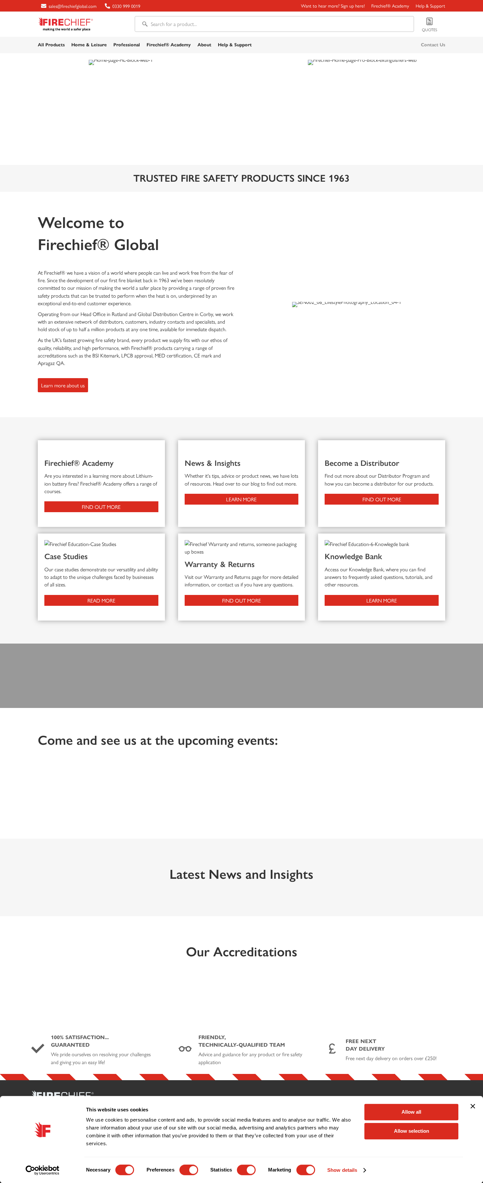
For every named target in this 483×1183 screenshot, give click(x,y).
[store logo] (66, 24)
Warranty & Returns (220, 564)
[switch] (188, 1170)
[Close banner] (473, 1106)
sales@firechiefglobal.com (73, 6)
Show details (342, 1170)
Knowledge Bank (353, 556)
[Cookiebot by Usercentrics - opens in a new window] (42, 1170)
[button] (63, 385)
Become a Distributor (362, 463)
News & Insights (213, 463)
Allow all (411, 1112)
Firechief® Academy (79, 463)
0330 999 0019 (126, 6)
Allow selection (411, 1131)
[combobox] (274, 24)
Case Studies (66, 556)
